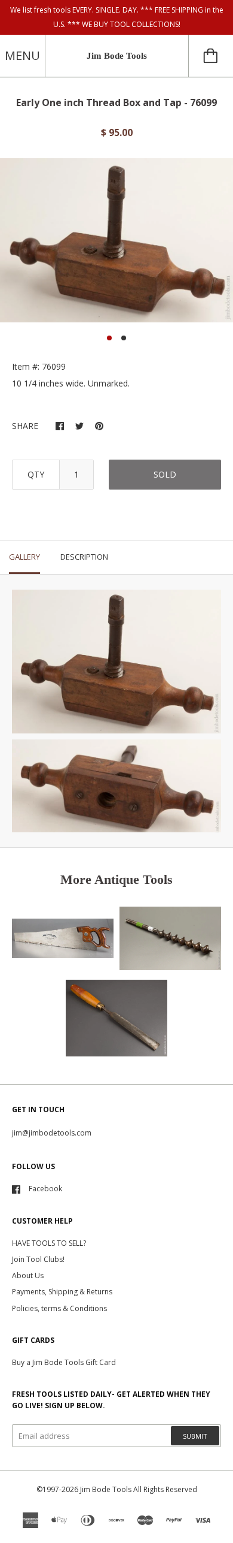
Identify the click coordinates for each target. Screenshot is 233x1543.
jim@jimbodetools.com (51, 1133)
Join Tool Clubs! (38, 1259)
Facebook (45, 1188)
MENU (22, 55)
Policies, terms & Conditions (59, 1308)
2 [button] (123, 338)
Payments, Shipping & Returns (62, 1292)
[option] (116, 240)
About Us (28, 1275)
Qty (35, 474)
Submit (195, 1436)
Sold (165, 474)
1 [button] (109, 338)
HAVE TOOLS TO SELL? (49, 1243)
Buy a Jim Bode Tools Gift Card (64, 1362)
